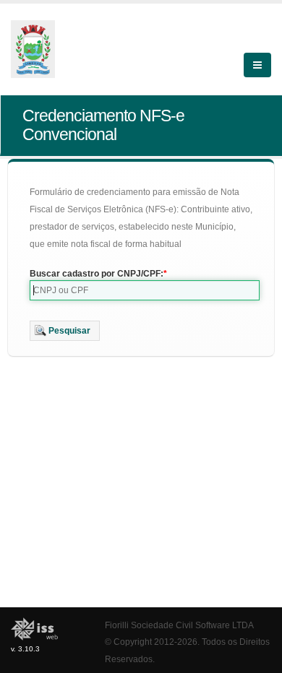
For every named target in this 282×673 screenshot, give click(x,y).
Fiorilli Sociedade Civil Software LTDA (179, 625)
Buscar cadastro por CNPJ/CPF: (96, 274)
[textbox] (145, 290)
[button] (65, 331)
